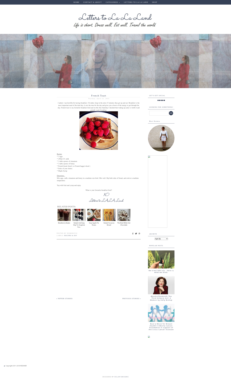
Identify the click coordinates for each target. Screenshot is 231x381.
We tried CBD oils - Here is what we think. (161, 271)
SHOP (154, 2)
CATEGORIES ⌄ (113, 2)
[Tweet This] (136, 234)
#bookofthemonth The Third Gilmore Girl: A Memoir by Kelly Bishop (161, 298)
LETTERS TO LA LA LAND (136, 2)
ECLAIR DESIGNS (121, 377)
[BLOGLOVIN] (164, 100)
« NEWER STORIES (64, 299)
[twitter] (159, 100)
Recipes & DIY (70, 235)
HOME (76, 2)
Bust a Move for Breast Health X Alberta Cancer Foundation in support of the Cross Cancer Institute (161, 327)
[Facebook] (158, 100)
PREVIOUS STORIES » (131, 299)
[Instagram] (161, 100)
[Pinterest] (162, 100)
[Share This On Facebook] (133, 234)
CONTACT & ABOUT (92, 2)
